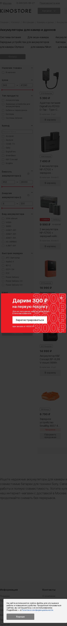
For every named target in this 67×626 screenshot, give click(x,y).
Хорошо (20, 616)
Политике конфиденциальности (37, 610)
